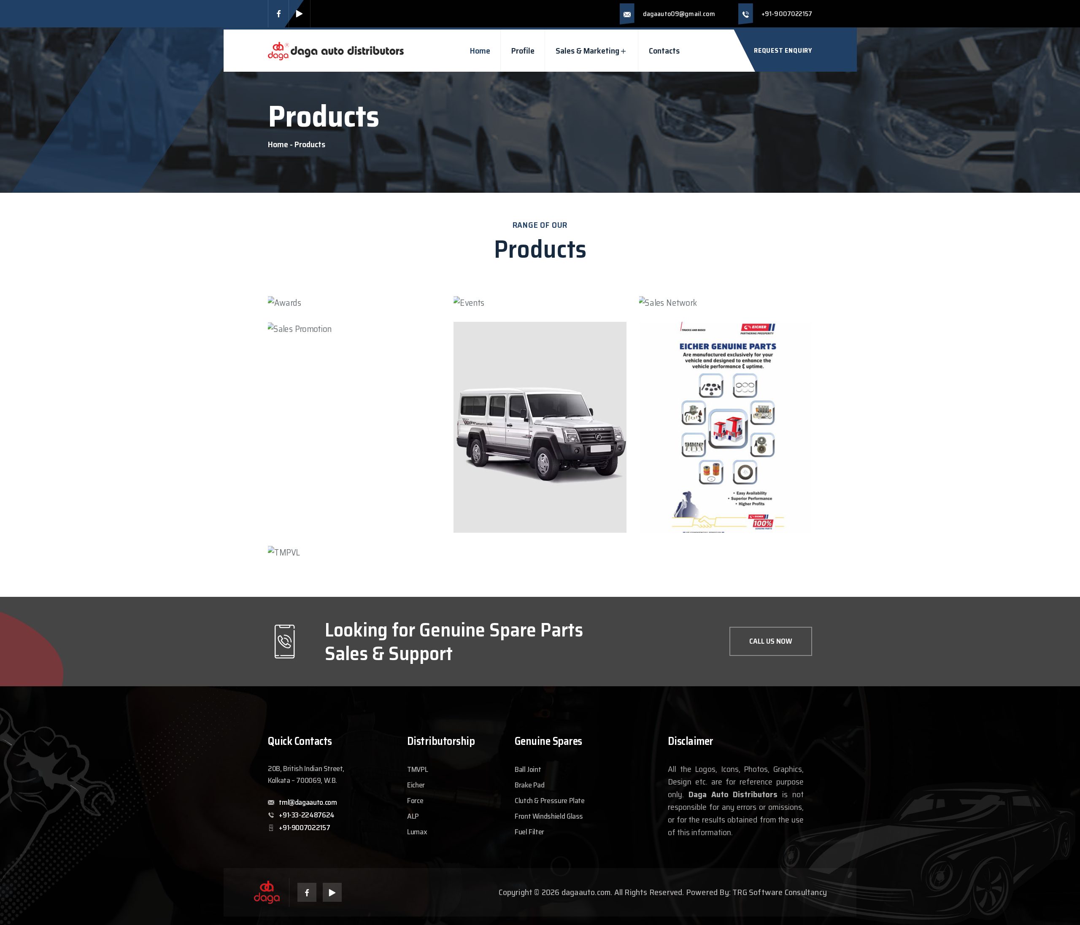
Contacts (664, 50)
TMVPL (417, 769)
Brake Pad (530, 785)
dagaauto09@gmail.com (679, 13)
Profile (523, 50)
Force (415, 800)
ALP (413, 816)
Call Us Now (770, 641)
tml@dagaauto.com (308, 802)
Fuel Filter (529, 832)
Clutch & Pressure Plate (550, 800)
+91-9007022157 (786, 13)
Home (480, 50)
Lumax (417, 832)
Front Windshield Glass (549, 816)
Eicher (416, 785)
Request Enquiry (783, 51)
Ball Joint (528, 769)
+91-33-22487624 (307, 815)
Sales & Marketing (587, 50)
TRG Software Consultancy (779, 892)
